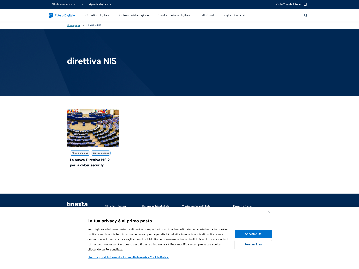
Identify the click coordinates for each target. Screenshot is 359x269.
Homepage (73, 25)
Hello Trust (207, 15)
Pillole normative (79, 153)
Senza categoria (101, 153)
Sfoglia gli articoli (233, 15)
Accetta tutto (253, 234)
